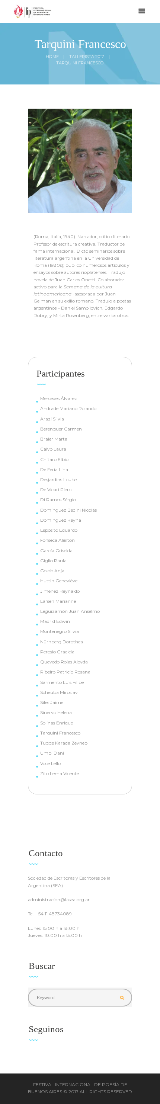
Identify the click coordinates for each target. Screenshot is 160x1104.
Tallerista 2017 (86, 56)
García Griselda (56, 550)
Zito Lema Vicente (59, 773)
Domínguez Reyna (60, 520)
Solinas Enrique (56, 723)
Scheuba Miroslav (59, 692)
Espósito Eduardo (58, 530)
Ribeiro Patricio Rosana (65, 672)
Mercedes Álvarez (58, 398)
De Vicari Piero (55, 489)
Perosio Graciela (57, 652)
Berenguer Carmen (61, 429)
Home (52, 56)
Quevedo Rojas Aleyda (64, 662)
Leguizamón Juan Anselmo (70, 611)
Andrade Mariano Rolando (68, 408)
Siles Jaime (51, 702)
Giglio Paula (53, 560)
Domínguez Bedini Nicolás (68, 510)
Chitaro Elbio (54, 459)
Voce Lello (50, 763)
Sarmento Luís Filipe (62, 682)
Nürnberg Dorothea (61, 641)
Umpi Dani (52, 753)
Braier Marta (53, 439)
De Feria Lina (54, 469)
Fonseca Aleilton (57, 540)
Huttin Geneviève (58, 580)
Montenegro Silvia (59, 631)
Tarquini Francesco (60, 733)
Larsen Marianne (58, 601)
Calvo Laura (53, 449)
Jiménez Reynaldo (60, 591)
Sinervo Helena (56, 712)
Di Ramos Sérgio (58, 499)
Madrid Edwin (55, 621)
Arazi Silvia (52, 419)
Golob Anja (52, 570)
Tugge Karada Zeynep (63, 743)
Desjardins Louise (58, 479)
